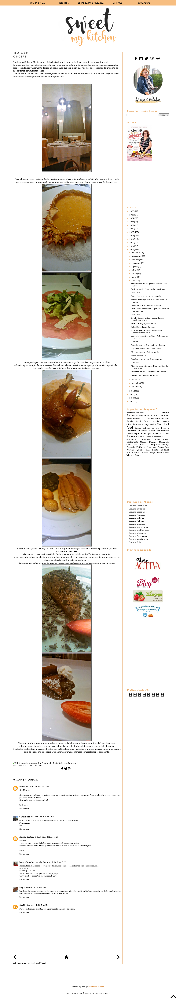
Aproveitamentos (136, 415)
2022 (131, 225)
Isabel (22, 786)
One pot (132, 444)
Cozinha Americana (138, 506)
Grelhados (131, 439)
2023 (131, 222)
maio (134, 277)
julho (134, 270)
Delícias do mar (151, 428)
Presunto (131, 450)
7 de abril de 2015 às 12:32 (37, 786)
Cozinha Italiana (136, 521)
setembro (136, 263)
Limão (166, 439)
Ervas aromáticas (159, 430)
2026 (131, 211)
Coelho (140, 425)
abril (134, 281)
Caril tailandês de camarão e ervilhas (148, 289)
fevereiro (136, 383)
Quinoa (148, 450)
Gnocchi (165, 437)
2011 (131, 401)
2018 (131, 239)
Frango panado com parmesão (145, 375)
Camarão (164, 418)
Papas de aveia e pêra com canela (146, 296)
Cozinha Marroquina (138, 527)
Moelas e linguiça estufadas (143, 323)
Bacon (129, 419)
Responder (24, 809)
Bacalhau (165, 415)
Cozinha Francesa (137, 515)
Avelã (22, 905)
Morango (153, 442)
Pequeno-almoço (160, 444)
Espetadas (150, 434)
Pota (167, 447)
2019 (131, 236)
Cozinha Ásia (135, 542)
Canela (130, 421)
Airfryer (165, 413)
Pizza (149, 447)
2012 (131, 398)
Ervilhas (130, 434)
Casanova (135, 293)
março (135, 380)
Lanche (157, 439)
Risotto (155, 450)
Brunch (155, 418)
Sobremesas (133, 452)
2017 (131, 243)
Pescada (131, 447)
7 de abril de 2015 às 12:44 (42, 817)
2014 (131, 391)
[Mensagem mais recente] (15, 957)
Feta (167, 434)
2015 (131, 250)
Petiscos (140, 447)
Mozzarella (164, 442)
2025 (131, 215)
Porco (161, 447)
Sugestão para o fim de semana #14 (147, 349)
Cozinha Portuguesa (138, 536)
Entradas (142, 430)
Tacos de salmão (138, 356)
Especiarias (140, 433)
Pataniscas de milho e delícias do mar (148, 345)
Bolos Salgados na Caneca (143, 327)
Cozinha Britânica (137, 509)
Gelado (148, 437)
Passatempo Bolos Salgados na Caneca (148, 372)
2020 (131, 232)
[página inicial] (66, 959)
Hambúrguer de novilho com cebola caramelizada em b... (147, 331)
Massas (144, 442)
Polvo (154, 447)
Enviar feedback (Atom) (35, 963)
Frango (140, 436)
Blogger (106, 993)
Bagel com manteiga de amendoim (146, 359)
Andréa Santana (26, 837)
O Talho (134, 342)
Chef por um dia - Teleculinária (145, 352)
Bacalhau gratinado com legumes (146, 305)
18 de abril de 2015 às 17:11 (37, 905)
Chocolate (132, 424)
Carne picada (151, 421)
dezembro (136, 253)
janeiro (135, 387)
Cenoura (165, 421)
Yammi (138, 455)
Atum (156, 415)
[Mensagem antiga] (118, 957)
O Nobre (134, 363)
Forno (131, 436)
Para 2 (144, 444)
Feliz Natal (160, 433)
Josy (21, 887)
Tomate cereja (148, 453)
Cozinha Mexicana (137, 533)
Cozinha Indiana (136, 518)
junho (134, 274)
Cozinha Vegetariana (138, 539)
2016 (131, 246)
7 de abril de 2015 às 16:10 (35, 887)
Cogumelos (150, 424)
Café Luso (135, 314)
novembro (136, 256)
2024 (131, 218)
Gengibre (156, 437)
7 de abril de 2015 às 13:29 (46, 837)
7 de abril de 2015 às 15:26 (54, 862)
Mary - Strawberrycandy (30, 862)
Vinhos (130, 455)
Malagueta (132, 442)
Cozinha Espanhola (138, 512)
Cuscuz (138, 428)
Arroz (149, 415)
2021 (131, 229)
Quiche (140, 450)
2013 (131, 394)
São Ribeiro (24, 817)
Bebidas (136, 419)
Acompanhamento (135, 413)
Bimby (145, 418)
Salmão (165, 449)
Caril (138, 421)
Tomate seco (163, 453)
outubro (135, 260)
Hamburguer (145, 439)
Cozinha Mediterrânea (139, 530)
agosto (135, 267)
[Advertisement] (147, 183)
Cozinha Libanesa (137, 524)
